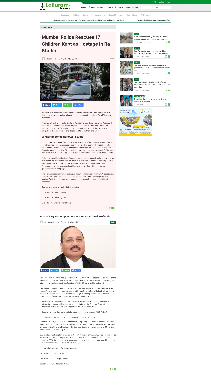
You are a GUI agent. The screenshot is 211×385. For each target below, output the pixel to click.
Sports (120, 7)
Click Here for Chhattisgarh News (56, 197)
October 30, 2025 (87, 317)
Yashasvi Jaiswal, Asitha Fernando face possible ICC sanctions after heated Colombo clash (152, 67)
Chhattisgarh (139, 96)
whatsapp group (56, 187)
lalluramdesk (51, 59)
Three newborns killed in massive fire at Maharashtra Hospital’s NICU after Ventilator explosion (152, 84)
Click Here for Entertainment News (56, 203)
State (110, 7)
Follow (79, 105)
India (93, 7)
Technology (132, 15)
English (161, 2)
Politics (76, 15)
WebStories (145, 15)
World (102, 7)
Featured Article (98, 15)
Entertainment (132, 7)
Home (83, 7)
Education (65, 15)
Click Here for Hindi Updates (54, 192)
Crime (85, 15)
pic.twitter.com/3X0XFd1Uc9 (95, 312)
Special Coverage (116, 15)
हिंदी (155, 2)
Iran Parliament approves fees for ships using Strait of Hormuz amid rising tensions (75, 20)
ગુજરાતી (168, 2)
